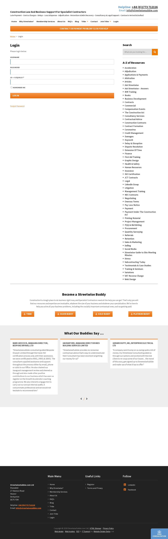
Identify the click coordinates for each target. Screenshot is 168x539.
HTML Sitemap (95, 528)
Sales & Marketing (133, 242)
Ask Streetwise (132, 85)
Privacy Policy (108, 528)
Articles (128, 81)
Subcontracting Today (135, 262)
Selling (128, 245)
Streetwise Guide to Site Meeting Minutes (140, 254)
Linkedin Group (132, 184)
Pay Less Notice (132, 205)
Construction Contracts (135, 122)
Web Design (130, 279)
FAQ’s (70, 21)
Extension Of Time (133, 150)
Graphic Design (132, 160)
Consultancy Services (134, 116)
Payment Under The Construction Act (140, 213)
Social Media (130, 249)
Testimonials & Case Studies (138, 265)
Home (14, 21)
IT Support (86, 531)
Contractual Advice (133, 119)
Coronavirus (130, 129)
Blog (77, 21)
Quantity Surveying (134, 231)
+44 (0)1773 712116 (145, 7)
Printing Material (132, 218)
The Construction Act (134, 112)
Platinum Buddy (141, 313)
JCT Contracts (131, 177)
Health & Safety (132, 164)
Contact (94, 21)
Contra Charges (29, 15)
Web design (59, 531)
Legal (127, 181)
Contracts (129, 102)
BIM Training (130, 92)
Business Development (135, 98)
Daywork (129, 140)
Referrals (129, 235)
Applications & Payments (136, 74)
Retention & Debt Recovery (81, 15)
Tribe (83, 21)
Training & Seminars (134, 269)
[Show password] (110, 72)
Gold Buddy (104, 313)
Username (14, 57)
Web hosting (70, 531)
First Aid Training (132, 157)
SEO (77, 531)
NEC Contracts (131, 194)
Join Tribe (104, 21)
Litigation (129, 188)
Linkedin (131, 485)
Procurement (131, 228)
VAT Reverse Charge (134, 275)
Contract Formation (134, 126)
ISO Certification (132, 174)
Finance (128, 153)
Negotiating (130, 198)
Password (15, 67)
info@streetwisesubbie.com (142, 10)
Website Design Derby (102, 531)
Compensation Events (135, 109)
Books (128, 95)
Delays (40, 15)
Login (115, 21)
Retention (129, 238)
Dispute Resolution (134, 146)
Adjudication (63, 15)
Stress (128, 258)
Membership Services (46, 21)
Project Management (135, 221)
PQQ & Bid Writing (133, 225)
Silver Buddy (66, 313)
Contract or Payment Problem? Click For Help (84, 28)
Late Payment (16, 15)
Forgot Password (17, 106)
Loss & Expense (51, 15)
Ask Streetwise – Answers (137, 88)
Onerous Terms (132, 201)
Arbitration (130, 78)
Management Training (135, 191)
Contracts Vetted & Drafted (132, 15)
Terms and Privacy (95, 488)
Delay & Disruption (133, 143)
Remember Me (19, 87)
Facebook (132, 489)
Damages (129, 136)
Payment (129, 208)
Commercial (130, 105)
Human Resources (133, 167)
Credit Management (134, 133)
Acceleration (130, 68)
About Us (61, 21)
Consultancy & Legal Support (107, 15)
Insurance (129, 170)
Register (90, 484)
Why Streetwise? (26, 21)
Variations (129, 272)
